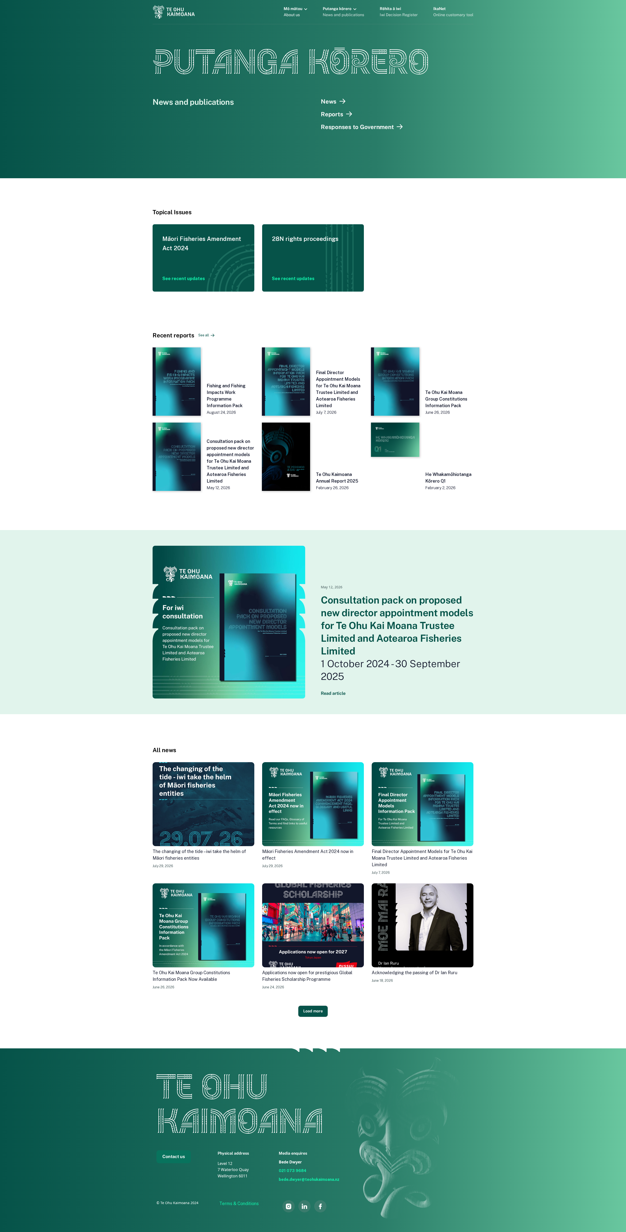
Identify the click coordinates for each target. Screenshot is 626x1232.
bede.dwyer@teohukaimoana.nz (309, 1179)
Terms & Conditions (239, 1203)
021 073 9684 (292, 1170)
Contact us (173, 1156)
